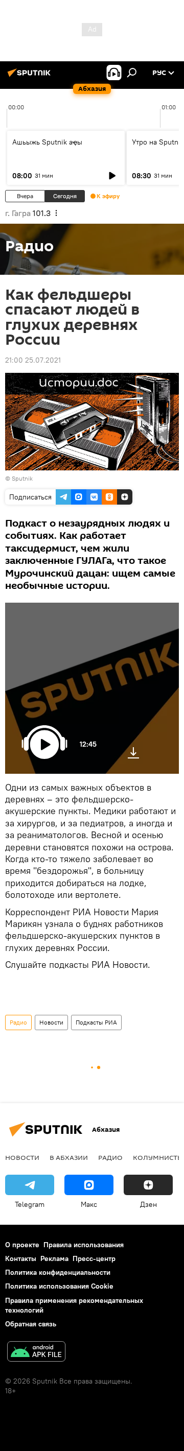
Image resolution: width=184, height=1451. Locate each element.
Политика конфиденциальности (57, 1272)
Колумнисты (158, 1157)
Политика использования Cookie (59, 1286)
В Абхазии (69, 1157)
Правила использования (83, 1244)
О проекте (22, 1244)
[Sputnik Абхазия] (30, 76)
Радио (18, 1022)
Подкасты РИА (96, 1022)
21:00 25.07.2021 (33, 360)
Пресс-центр (94, 1258)
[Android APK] (36, 1352)
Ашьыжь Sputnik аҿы (47, 142)
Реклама (54, 1258)
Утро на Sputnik (158, 142)
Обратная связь (30, 1323)
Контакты (20, 1258)
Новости (51, 1022)
